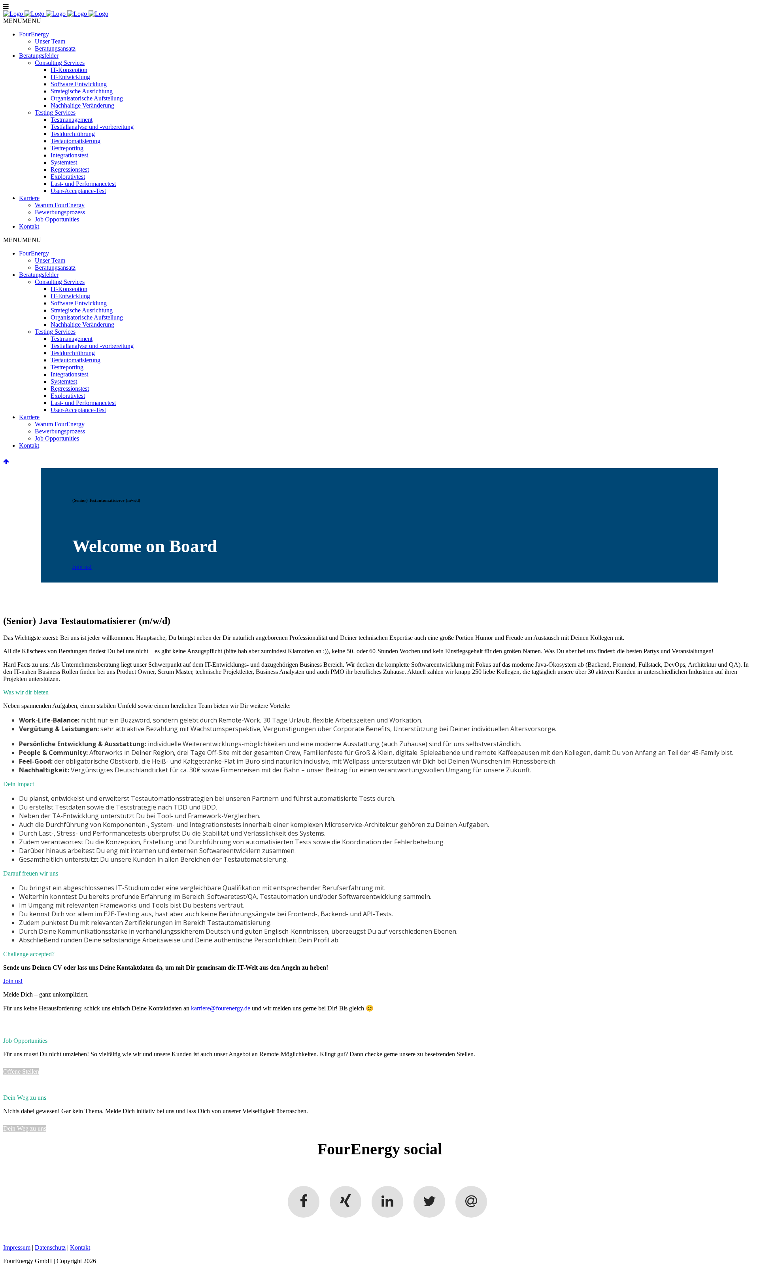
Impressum (16, 1247)
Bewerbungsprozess (60, 212)
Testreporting (67, 148)
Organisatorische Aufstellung (87, 98)
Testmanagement (72, 119)
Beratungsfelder (39, 55)
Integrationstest (69, 155)
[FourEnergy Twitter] (429, 1202)
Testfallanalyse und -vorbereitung (92, 126)
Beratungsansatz (55, 48)
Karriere (29, 198)
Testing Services (55, 112)
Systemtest (64, 162)
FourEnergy (34, 34)
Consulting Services (60, 62)
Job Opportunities (57, 219)
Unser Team (50, 41)
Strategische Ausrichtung (82, 91)
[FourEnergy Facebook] (304, 1202)
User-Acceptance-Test (78, 190)
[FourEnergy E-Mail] (471, 1202)
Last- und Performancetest (83, 183)
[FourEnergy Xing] (346, 1202)
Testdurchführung (73, 134)
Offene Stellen (21, 1071)
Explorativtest (68, 176)
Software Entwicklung (79, 84)
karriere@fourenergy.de (220, 1008)
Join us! (82, 567)
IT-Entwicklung (70, 77)
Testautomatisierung (75, 141)
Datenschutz (50, 1247)
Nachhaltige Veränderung (82, 105)
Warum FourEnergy (60, 205)
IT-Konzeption (69, 69)
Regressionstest (70, 169)
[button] (22, 20)
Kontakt (29, 226)
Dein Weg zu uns (24, 1128)
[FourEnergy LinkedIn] (387, 1202)
